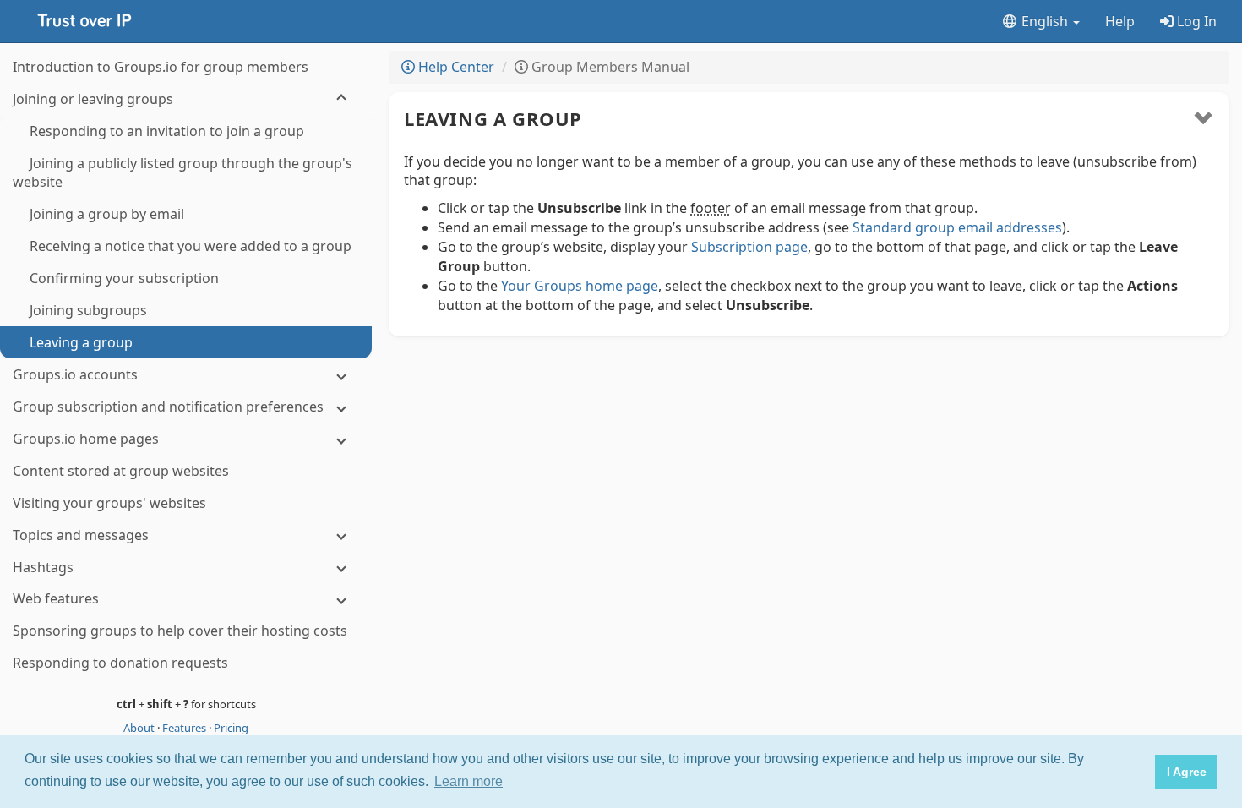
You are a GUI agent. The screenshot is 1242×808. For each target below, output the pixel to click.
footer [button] (710, 208)
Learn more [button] (468, 781)
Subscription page (749, 246)
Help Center (454, 66)
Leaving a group (493, 118)
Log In (1195, 21)
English (1044, 21)
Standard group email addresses (957, 227)
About (140, 727)
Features (185, 727)
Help (1120, 21)
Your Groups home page (579, 285)
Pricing (231, 727)
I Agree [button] (1187, 771)
